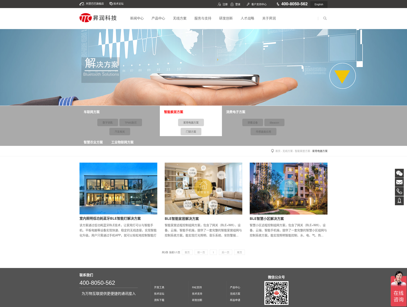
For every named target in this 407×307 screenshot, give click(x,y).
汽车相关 (120, 131)
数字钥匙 (108, 122)
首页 (277, 151)
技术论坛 (118, 3)
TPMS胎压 (131, 122)
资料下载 (159, 300)
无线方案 (180, 18)
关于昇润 (269, 18)
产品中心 (158, 18)
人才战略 (247, 18)
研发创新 (226, 18)
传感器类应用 (263, 131)
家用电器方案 (191, 122)
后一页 (225, 252)
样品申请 (235, 300)
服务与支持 (202, 18)
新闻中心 (137, 18)
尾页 (239, 252)
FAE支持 (197, 287)
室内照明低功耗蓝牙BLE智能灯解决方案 (110, 218)
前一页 (201, 252)
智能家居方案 (302, 151)
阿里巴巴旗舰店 (95, 3)
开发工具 (159, 287)
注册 (225, 4)
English (319, 4)
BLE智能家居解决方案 (182, 218)
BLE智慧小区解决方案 (267, 218)
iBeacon (274, 122)
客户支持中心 (259, 4)
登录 (237, 4)
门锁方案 (191, 131)
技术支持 (197, 293)
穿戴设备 (253, 122)
